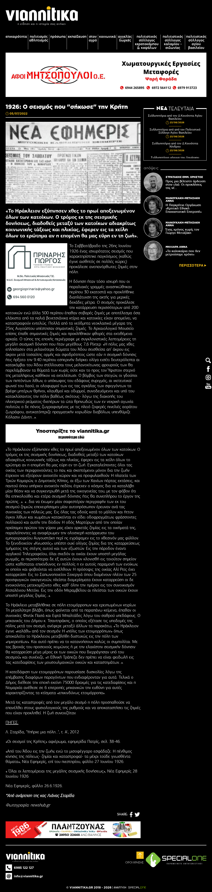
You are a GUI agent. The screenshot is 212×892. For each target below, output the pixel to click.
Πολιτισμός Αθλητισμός (38, 38)
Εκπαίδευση (77, 36)
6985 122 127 (24, 867)
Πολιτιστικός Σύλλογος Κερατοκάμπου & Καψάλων (147, 42)
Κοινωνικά (107, 36)
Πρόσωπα (58, 36)
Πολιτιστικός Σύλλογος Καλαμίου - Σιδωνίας (173, 42)
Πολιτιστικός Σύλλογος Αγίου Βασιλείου (196, 42)
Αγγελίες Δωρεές (125, 38)
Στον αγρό (93, 38)
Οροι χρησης (134, 862)
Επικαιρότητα (16, 36)
